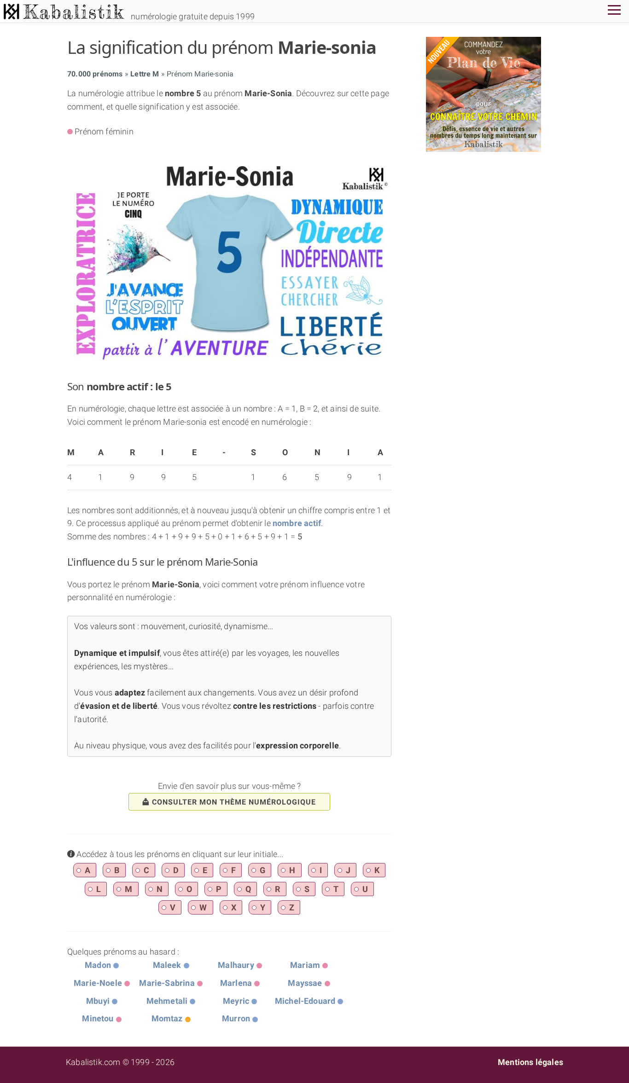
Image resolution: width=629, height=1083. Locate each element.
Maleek (167, 965)
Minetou (97, 1018)
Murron (236, 1018)
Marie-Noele (98, 983)
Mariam (305, 965)
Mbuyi (98, 1001)
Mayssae (305, 983)
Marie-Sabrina (166, 983)
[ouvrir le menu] (614, 11)
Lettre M (144, 73)
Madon (98, 965)
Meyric (236, 1001)
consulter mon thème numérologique (234, 802)
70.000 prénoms (95, 73)
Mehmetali (167, 1001)
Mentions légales (530, 1062)
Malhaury (236, 965)
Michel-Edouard (305, 1001)
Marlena (236, 983)
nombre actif (297, 523)
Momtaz (167, 1018)
